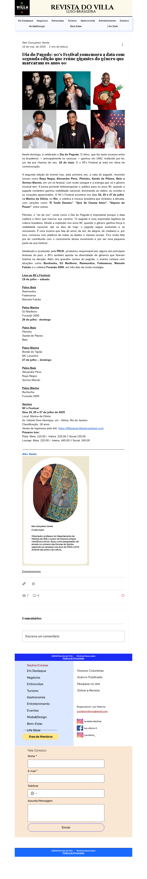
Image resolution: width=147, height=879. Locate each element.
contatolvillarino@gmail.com (92, 711)
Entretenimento (31, 571)
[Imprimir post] (33, 584)
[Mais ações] (122, 44)
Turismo (32, 691)
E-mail (33, 771)
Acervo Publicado (89, 677)
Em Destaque (36, 671)
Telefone (33, 786)
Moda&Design (37, 717)
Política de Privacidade (73, 658)
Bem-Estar (34, 724)
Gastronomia (36, 697)
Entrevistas (35, 684)
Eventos (33, 710)
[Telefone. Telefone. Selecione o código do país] (34, 793)
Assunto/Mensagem (40, 800)
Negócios (33, 677)
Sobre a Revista (88, 690)
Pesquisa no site (88, 684)
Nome (32, 756)
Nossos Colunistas (90, 670)
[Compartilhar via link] (24, 584)
